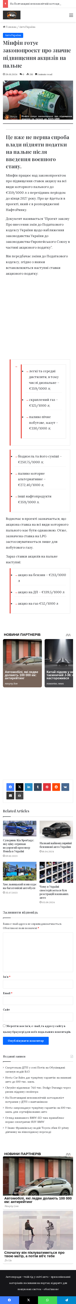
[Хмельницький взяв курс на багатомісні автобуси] (19, 871)
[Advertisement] (38, 319)
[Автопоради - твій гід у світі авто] (11, 15)
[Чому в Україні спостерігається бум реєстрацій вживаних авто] (56, 872)
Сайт (6, 1009)
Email (7, 993)
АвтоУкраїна (27, 27)
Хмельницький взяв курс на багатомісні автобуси (19, 886)
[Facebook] (10, 787)
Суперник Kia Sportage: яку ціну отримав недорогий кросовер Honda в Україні (18, 845)
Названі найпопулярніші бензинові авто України (56, 845)
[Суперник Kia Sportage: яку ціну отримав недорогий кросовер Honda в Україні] (19, 828)
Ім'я (7, 976)
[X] (19, 787)
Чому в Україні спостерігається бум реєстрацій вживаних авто (54, 892)
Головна (10, 27)
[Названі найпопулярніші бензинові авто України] (56, 830)
